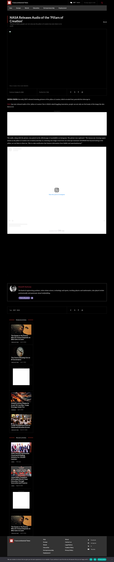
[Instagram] (88, 543)
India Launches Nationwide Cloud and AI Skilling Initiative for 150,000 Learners (20, 456)
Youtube (93, 549)
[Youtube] (88, 549)
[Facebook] (70, 92)
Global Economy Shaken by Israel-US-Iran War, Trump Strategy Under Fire (20, 405)
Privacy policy (102, 559)
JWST (14, 310)
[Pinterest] (78, 92)
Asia (13, 461)
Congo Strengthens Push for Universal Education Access (20, 426)
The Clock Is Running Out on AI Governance (20, 358)
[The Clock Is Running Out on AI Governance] (21, 352)
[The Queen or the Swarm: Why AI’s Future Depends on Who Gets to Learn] (21, 330)
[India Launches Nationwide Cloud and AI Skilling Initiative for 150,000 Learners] (21, 447)
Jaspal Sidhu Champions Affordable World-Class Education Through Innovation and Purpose (19, 480)
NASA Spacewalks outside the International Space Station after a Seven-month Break (41, 274)
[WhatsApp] (82, 92)
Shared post (53, 231)
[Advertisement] (57, 123)
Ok (91, 559)
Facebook (93, 540)
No (95, 559)
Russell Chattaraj (24, 287)
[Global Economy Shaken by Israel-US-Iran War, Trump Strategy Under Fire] (21, 397)
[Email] (32, 298)
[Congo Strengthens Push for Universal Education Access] (21, 419)
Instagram (93, 543)
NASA (9, 104)
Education (15, 342)
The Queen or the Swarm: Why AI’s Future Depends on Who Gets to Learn (20, 337)
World (105, 22)
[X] (74, 92)
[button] (102, 2)
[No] (112, 559)
